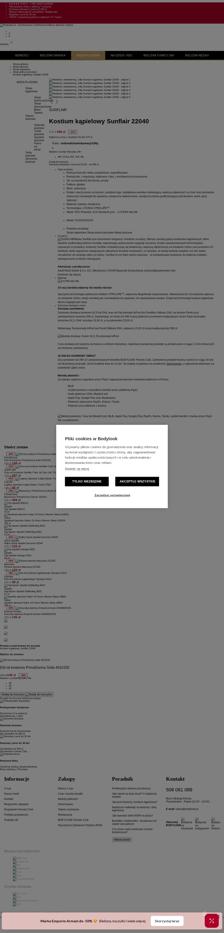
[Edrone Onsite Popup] (112, 466)
